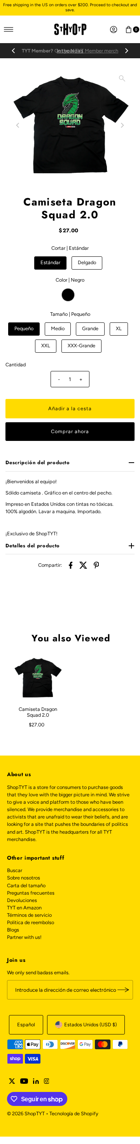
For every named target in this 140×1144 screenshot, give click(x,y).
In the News (70, 51)
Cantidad (15, 364)
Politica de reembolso (30, 922)
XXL (45, 345)
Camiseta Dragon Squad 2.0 (38, 712)
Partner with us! (24, 937)
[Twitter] (12, 1082)
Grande (90, 328)
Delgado (87, 262)
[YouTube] (24, 1082)
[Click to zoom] (122, 78)
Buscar (14, 870)
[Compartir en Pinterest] (96, 565)
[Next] (126, 51)
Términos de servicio (29, 915)
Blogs (13, 930)
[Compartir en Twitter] (83, 565)
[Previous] (13, 51)
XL (119, 328)
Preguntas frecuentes (30, 893)
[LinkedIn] (36, 1082)
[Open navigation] (9, 29)
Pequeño (23, 328)
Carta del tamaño (26, 885)
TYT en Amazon (24, 908)
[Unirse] (123, 989)
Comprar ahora (70, 431)
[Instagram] (46, 1082)
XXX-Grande (81, 345)
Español (26, 1024)
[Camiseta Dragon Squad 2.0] (37, 678)
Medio (58, 328)
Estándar (50, 262)
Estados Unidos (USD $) (90, 1024)
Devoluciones (22, 900)
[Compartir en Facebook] (71, 565)
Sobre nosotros (23, 878)
